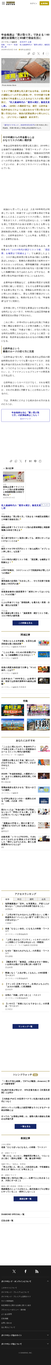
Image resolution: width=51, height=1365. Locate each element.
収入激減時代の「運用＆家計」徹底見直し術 (25, 45)
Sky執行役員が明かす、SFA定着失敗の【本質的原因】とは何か (25, 1091)
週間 (32, 899)
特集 (3, 44)
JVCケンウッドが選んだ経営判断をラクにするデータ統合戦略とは (25, 1108)
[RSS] (37, 1272)
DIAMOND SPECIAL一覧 (12, 1214)
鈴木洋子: (26, 42)
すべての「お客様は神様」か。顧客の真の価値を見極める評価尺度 (25, 1117)
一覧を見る (26, 1126)
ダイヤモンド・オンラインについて (16, 1281)
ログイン (33, 3)
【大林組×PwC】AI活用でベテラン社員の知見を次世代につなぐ (25, 1100)
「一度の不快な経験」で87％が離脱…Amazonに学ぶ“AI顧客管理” (25, 1082)
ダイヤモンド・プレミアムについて (15, 1292)
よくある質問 (6, 1314)
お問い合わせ (6, 1323)
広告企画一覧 (7, 1220)
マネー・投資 (12, 44)
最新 (7, 899)
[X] (14, 1272)
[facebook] (25, 1272)
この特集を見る (25, 622)
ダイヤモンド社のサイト (11, 1335)
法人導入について (8, 1327)
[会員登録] (44, 3)
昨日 (20, 899)
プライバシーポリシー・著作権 (13, 1309)
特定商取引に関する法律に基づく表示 (16, 1305)
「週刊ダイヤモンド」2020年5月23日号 (19, 125)
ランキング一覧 (25, 1026)
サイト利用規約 (7, 1301)
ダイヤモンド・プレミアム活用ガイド (16, 1296)
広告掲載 (4, 1318)
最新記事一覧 (25, 1198)
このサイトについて (9, 1287)
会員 (44, 899)
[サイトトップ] (10, 3)
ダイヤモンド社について (11, 1344)
